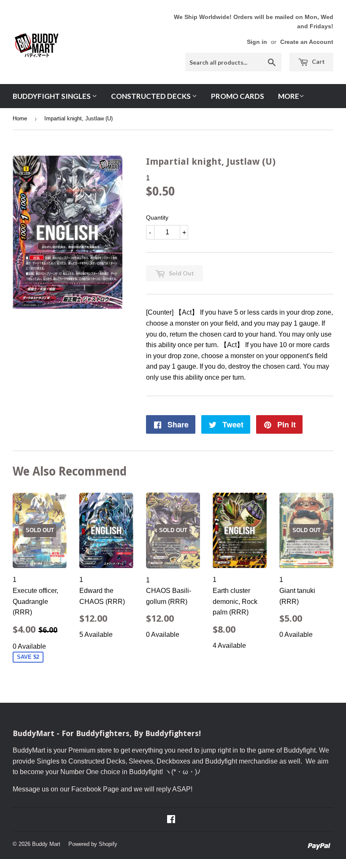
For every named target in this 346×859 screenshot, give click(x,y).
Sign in (257, 42)
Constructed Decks (151, 96)
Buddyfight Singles (52, 96)
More (288, 96)
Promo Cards (237, 96)
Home (20, 118)
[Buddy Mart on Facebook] (171, 820)
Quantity (157, 217)
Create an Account (306, 42)
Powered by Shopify (92, 844)
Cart (318, 61)
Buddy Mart (46, 844)
